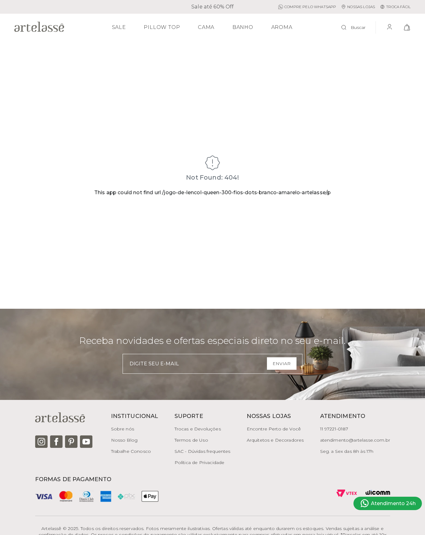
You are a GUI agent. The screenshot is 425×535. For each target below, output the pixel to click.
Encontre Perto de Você (274, 429)
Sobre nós (122, 429)
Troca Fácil (398, 6)
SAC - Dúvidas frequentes (203, 451)
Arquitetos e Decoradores (275, 440)
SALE (119, 27)
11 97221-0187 (334, 429)
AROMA (281, 27)
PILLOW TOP (162, 27)
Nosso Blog (124, 440)
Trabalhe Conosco (131, 451)
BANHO (242, 27)
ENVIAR (282, 363)
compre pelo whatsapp (310, 6)
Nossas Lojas (361, 6)
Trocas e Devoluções (198, 429)
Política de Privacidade (200, 462)
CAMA (206, 27)
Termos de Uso (191, 440)
